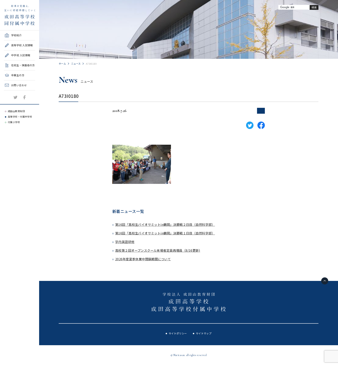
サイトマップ (204, 333)
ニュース (76, 63)
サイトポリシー (178, 333)
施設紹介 (9, 92)
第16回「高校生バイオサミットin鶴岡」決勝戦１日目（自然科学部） (165, 233)
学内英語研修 (125, 241)
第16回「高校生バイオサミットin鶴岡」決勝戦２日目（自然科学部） (165, 224)
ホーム (62, 63)
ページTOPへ (324, 280)
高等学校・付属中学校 (20, 116)
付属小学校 (14, 122)
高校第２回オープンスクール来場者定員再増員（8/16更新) (157, 250)
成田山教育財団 (16, 111)
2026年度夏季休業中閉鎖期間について (143, 259)
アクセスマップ (13, 102)
